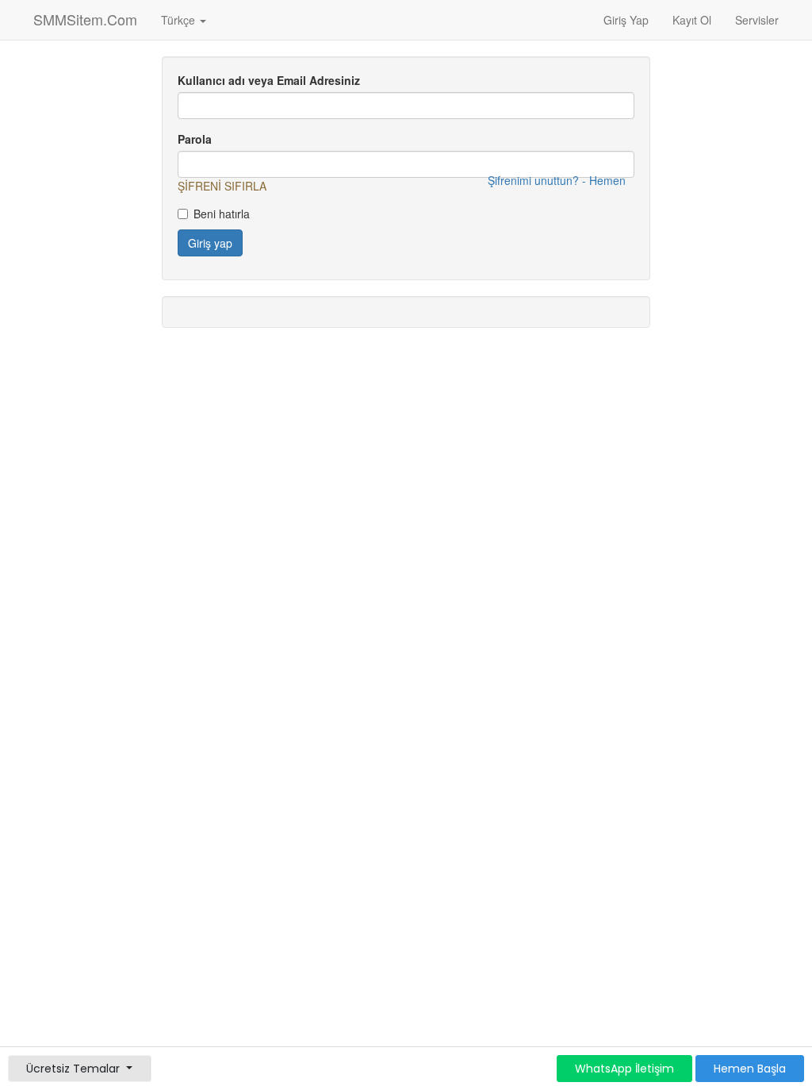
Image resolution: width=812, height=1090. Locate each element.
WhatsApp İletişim (624, 1069)
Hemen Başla (750, 1069)
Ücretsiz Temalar (74, 1069)
